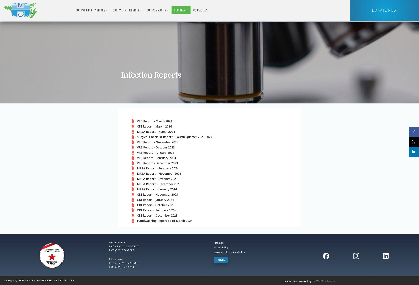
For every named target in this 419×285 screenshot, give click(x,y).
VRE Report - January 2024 (155, 153)
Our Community (156, 10)
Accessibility (221, 247)
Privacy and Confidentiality (229, 252)
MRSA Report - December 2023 (159, 184)
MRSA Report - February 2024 (158, 168)
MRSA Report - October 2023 (157, 179)
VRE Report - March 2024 (154, 121)
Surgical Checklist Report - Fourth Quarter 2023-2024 (174, 137)
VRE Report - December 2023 (157, 163)
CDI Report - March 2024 (154, 126)
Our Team (180, 10)
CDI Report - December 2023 (157, 215)
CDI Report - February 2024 (156, 210)
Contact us (200, 10)
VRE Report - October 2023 (156, 147)
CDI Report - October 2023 (155, 205)
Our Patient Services (126, 10)
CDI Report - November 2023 (157, 194)
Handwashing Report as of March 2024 (164, 221)
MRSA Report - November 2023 (159, 173)
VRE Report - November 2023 (157, 142)
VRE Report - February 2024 (156, 158)
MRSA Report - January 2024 (157, 189)
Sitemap (219, 242)
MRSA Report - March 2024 (156, 132)
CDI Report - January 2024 (155, 200)
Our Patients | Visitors (90, 10)
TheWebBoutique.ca (323, 281)
